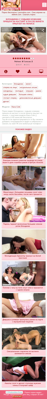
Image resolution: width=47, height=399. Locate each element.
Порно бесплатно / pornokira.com (16, 12)
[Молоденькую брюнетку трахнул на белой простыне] (24, 229)
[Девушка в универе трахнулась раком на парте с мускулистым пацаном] (24, 293)
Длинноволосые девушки (30, 98)
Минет (28, 84)
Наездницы (8, 91)
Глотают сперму (10, 98)
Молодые (19, 91)
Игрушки (29, 91)
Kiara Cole (16, 107)
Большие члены (25, 94)
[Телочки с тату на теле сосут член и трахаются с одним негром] (24, 261)
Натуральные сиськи (28, 87)
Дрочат (6, 101)
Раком (38, 91)
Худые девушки (9, 94)
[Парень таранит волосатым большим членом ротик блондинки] (24, 197)
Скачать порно (29, 14)
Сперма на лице (10, 87)
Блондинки (18, 84)
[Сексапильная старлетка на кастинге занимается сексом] (24, 325)
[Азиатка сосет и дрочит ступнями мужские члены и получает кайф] (24, 357)
